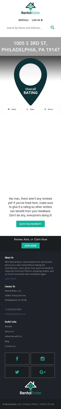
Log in (36, 20)
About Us (9, 331)
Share (50, 109)
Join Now (30, 245)
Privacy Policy (30, 404)
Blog (7, 341)
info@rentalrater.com (15, 313)
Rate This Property (30, 223)
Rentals (24, 20)
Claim (13, 109)
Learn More (10, 278)
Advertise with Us (13, 336)
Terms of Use (47, 404)
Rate (32, 109)
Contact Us (10, 346)
